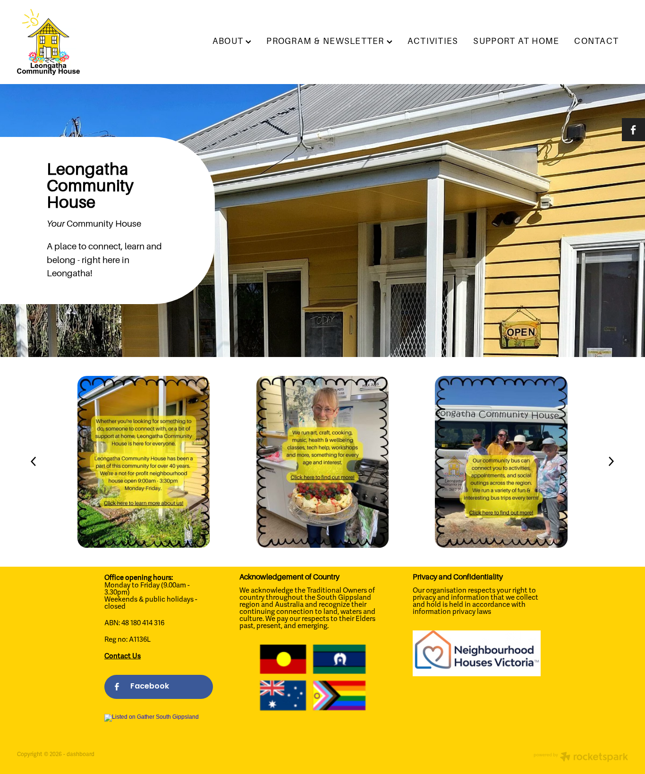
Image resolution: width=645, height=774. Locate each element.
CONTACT (596, 41)
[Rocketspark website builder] (581, 758)
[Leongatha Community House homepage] (78, 42)
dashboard (80, 754)
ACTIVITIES (432, 41)
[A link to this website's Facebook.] (633, 129)
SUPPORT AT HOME (516, 41)
